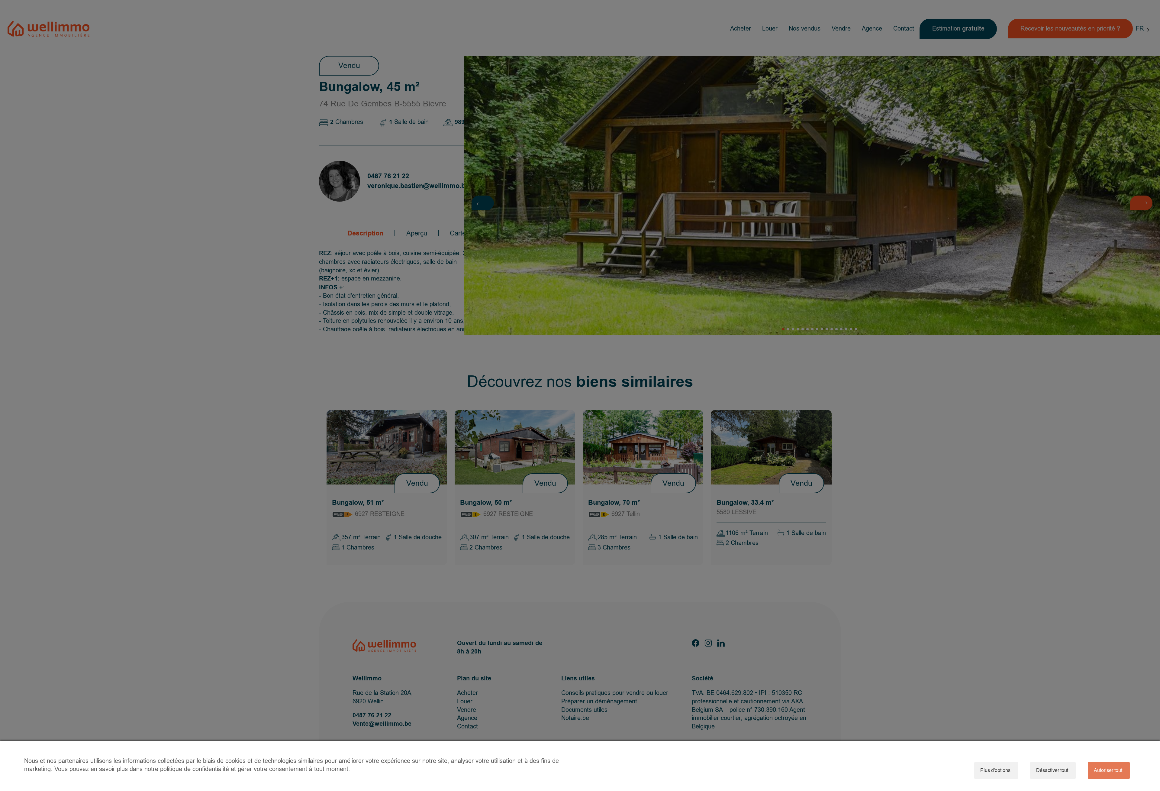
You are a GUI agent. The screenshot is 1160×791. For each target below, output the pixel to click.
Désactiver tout (1052, 770)
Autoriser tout (1108, 770)
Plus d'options (995, 770)
